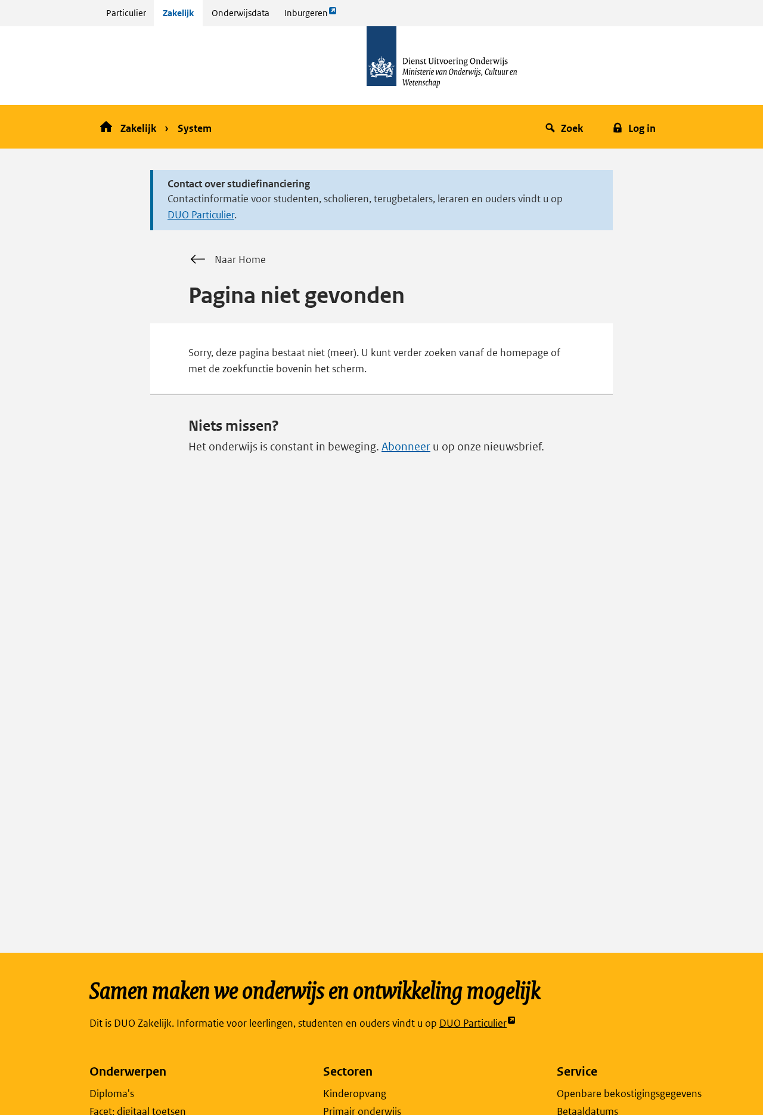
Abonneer (406, 446)
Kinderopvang (354, 1093)
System (195, 128)
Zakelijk (178, 12)
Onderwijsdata (240, 12)
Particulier (126, 12)
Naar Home (240, 259)
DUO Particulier (201, 214)
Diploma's (111, 1093)
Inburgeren (306, 16)
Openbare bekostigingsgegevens (629, 1093)
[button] (566, 127)
